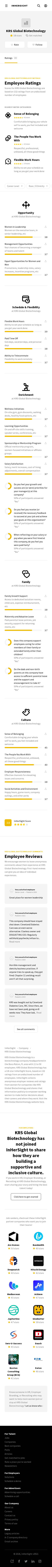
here (42, 1101)
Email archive (11, 1541)
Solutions (9, 1477)
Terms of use (11, 1523)
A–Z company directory (16, 1537)
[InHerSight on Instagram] (39, 1561)
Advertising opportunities (17, 1492)
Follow (39, 44)
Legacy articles (12, 1533)
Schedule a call (12, 1496)
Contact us (10, 1515)
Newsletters (11, 1465)
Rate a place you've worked (18, 1461)
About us (9, 1507)
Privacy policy (11, 1519)
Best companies (13, 1445)
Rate (16, 44)
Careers (8, 1511)
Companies (10, 1441)
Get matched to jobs (15, 1457)
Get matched (35, 35)
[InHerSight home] (19, 5)
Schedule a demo (13, 1481)
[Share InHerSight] (12, 1561)
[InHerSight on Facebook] (19, 1561)
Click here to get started (26, 1196)
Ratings (11, 58)
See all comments (26, 1029)
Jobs (7, 1437)
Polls (7, 1449)
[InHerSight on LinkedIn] (32, 1561)
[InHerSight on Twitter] (26, 1561)
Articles (8, 1453)
